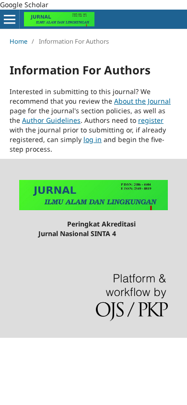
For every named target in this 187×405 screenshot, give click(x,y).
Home (18, 41)
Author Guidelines (51, 120)
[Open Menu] (9, 19)
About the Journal (142, 101)
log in (92, 139)
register (151, 120)
